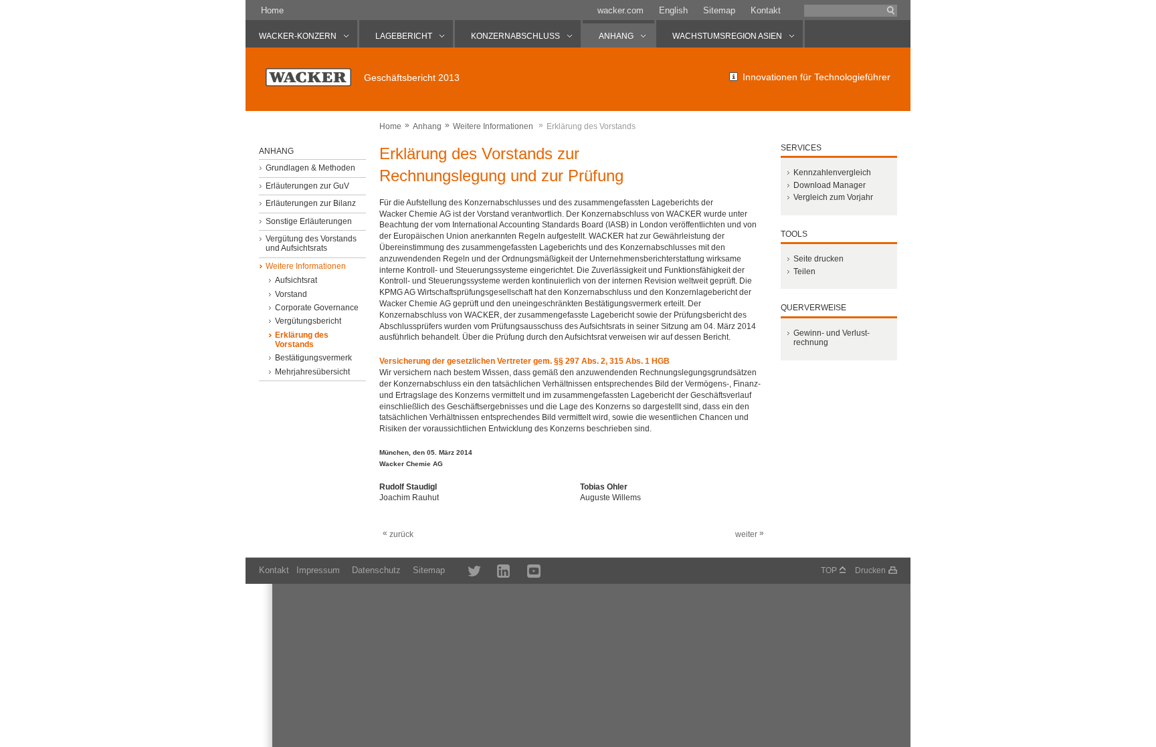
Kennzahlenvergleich (832, 172)
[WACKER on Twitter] (466, 570)
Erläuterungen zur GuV (307, 186)
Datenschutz (376, 570)
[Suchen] (891, 11)
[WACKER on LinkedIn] (497, 570)
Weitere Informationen (493, 126)
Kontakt (766, 10)
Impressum (318, 570)
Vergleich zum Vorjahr (833, 197)
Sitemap (719, 10)
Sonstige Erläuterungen (309, 221)
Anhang (427, 126)
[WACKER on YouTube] (527, 570)
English (673, 10)
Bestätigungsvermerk (313, 357)
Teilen (804, 271)
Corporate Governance (317, 307)
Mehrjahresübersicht (312, 372)
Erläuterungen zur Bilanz (311, 203)
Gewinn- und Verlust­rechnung (831, 337)
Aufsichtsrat (296, 280)
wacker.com (620, 10)
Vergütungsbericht (308, 321)
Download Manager (829, 185)
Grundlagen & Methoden (310, 168)
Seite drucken (818, 258)
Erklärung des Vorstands (301, 339)
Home (272, 10)
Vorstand (291, 294)
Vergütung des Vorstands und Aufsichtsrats (311, 243)
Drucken (870, 570)
